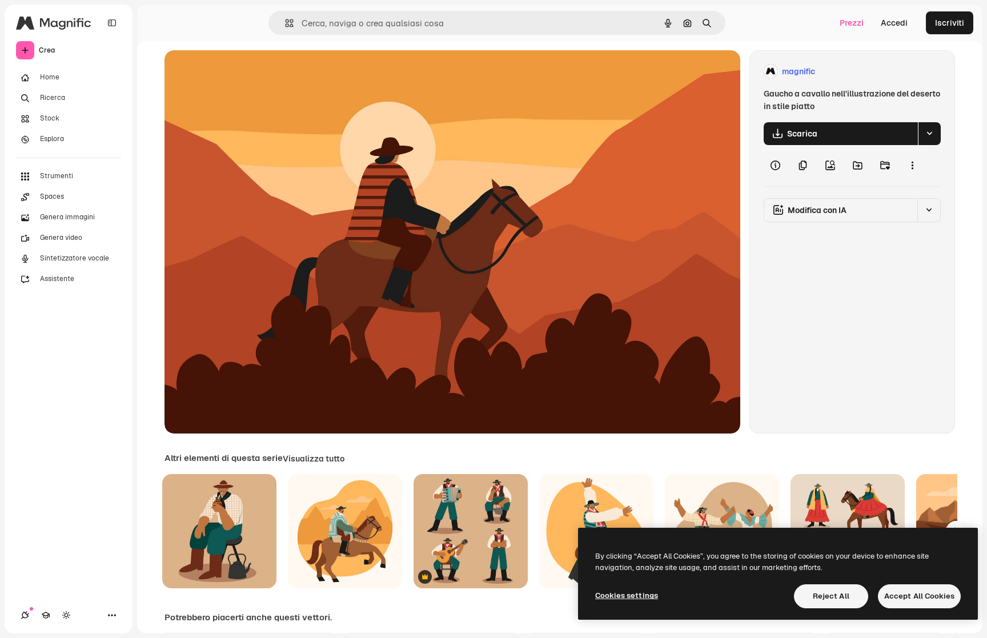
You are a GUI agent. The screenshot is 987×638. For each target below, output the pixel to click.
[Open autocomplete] (284, 23)
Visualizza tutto (313, 459)
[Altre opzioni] (912, 165)
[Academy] (46, 615)
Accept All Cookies (919, 596)
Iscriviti (949, 23)
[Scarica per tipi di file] (929, 133)
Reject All (831, 596)
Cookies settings (626, 595)
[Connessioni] (25, 615)
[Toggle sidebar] (112, 23)
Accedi (894, 23)
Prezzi (852, 23)
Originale (240, 71)
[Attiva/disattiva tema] (66, 615)
